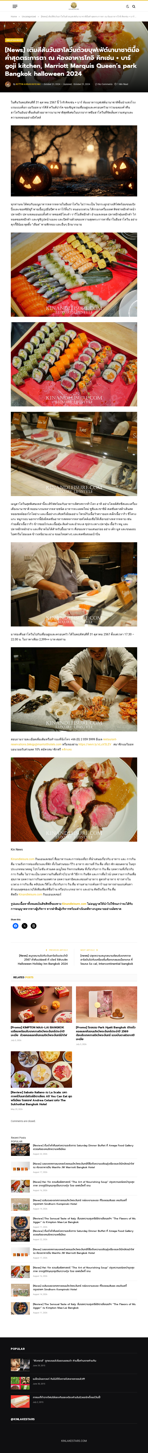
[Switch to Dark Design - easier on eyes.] (127, 6)
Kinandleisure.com (22, 859)
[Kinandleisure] (74, 6)
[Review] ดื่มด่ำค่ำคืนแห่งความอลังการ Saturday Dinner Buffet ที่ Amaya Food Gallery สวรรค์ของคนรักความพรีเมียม (83, 1147)
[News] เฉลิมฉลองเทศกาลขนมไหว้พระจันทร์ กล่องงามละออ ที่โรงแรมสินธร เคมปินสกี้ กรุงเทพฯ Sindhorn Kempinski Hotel (80, 1202)
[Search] (133, 6)
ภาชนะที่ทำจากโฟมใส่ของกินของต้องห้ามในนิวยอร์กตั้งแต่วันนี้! (66, 1397)
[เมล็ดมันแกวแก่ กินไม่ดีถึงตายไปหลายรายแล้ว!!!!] (20, 1383)
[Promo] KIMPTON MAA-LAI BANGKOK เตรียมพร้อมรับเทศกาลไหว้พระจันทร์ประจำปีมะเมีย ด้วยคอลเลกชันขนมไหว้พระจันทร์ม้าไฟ (39, 1031)
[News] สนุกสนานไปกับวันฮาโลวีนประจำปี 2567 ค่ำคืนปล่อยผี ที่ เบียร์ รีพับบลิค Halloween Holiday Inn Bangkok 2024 (43, 960)
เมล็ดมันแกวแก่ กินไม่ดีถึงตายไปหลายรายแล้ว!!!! (59, 1379)
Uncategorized (14, 40)
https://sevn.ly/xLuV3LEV (95, 744)
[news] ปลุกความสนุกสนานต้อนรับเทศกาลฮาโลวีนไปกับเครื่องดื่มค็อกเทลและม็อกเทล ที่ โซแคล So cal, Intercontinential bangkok (106, 960)
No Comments (105, 84)
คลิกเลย (67, 749)
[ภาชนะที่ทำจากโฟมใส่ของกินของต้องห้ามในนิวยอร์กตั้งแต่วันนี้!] (20, 1401)
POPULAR (16, 1141)
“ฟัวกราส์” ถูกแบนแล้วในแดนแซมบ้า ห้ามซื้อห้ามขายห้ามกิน (64, 1361)
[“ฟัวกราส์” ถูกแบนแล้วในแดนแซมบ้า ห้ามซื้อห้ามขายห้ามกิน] (20, 1365)
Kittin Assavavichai (28, 84)
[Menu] (15, 6)
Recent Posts (18, 1137)
